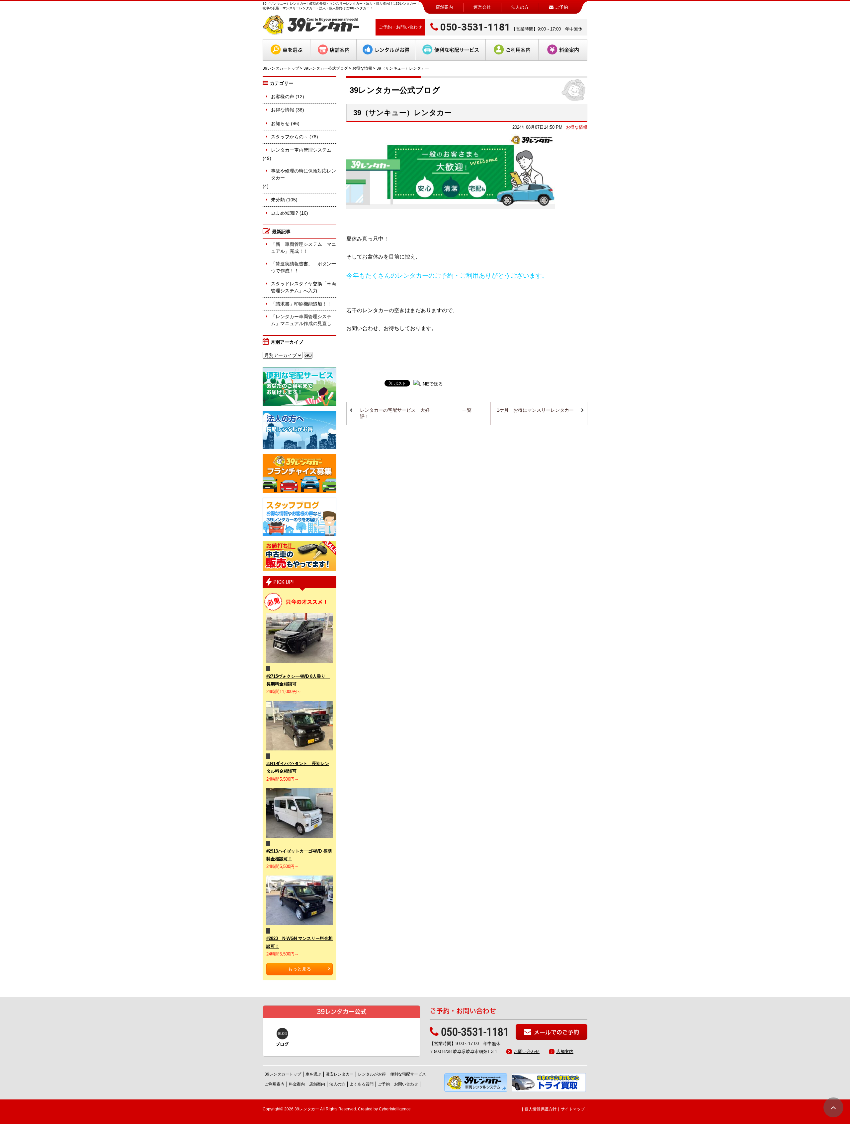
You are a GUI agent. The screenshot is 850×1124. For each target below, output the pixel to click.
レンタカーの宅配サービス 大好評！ (395, 413)
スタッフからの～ (289, 136)
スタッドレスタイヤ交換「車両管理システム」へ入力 (303, 287)
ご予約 (384, 1084)
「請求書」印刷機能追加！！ (301, 304)
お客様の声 (282, 96)
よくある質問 (362, 1084)
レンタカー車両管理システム (301, 150)
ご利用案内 (518, 49)
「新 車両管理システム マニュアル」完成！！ (303, 248)
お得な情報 (362, 68)
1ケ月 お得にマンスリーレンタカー (535, 410)
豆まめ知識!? (284, 213)
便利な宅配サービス (456, 49)
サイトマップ (573, 1109)
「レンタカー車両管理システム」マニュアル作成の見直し (301, 320)
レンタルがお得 (392, 49)
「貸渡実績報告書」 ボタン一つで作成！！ (303, 267)
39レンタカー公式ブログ (325, 68)
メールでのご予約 (556, 1032)
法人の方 (520, 7)
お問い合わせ (527, 1051)
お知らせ (280, 123)
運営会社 (482, 7)
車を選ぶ (292, 49)
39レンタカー (307, 1109)
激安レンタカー (340, 1074)
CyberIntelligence (395, 1109)
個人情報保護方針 (540, 1109)
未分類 (278, 199)
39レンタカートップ (281, 68)
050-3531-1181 (475, 27)
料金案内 (569, 49)
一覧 (466, 410)
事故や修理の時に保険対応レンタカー (303, 174)
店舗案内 (444, 7)
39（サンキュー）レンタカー (402, 112)
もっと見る (299, 968)
